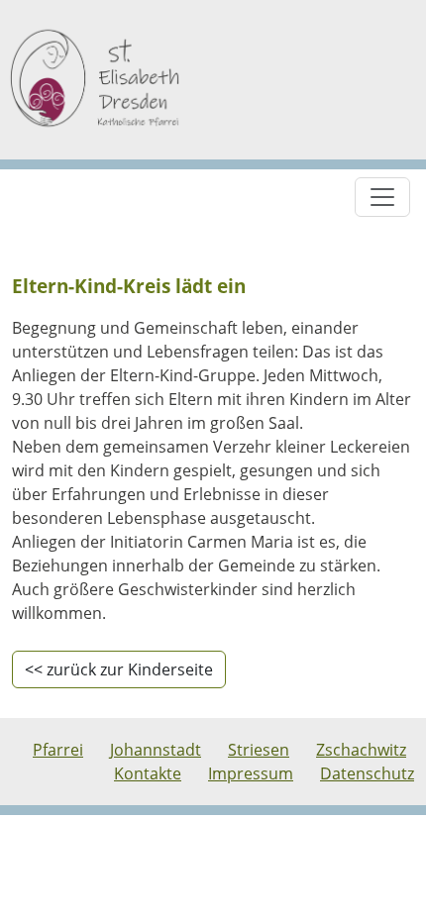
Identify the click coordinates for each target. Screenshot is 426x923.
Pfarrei (58, 750)
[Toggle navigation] (382, 197)
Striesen (258, 750)
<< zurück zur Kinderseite (119, 669)
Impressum (250, 773)
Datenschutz (367, 773)
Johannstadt (155, 750)
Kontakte (147, 773)
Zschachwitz (361, 750)
